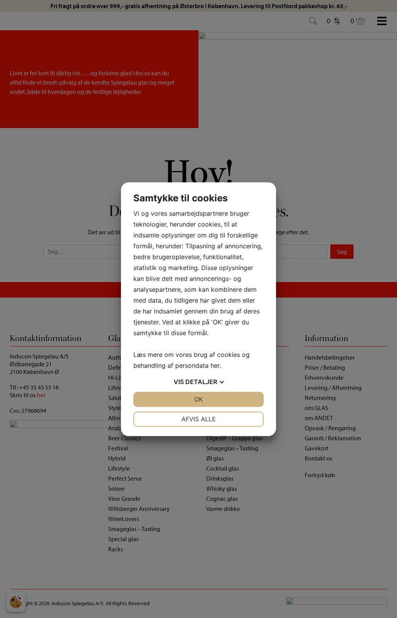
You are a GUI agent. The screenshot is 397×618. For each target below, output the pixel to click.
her (215, 365)
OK (198, 399)
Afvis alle (198, 419)
